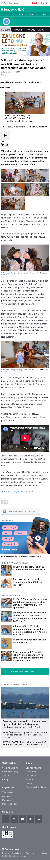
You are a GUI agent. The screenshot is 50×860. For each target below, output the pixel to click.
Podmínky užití (32, 853)
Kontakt (29, 783)
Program (22, 14)
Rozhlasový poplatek (36, 787)
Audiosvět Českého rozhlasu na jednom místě (21, 556)
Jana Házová (11, 121)
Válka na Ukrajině (10, 768)
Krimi (6, 533)
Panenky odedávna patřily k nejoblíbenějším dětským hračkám (27, 582)
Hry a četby (9, 527)
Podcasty (6, 800)
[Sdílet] (7, 145)
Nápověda (31, 772)
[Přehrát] (5, 135)
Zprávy (4, 75)
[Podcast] (2, 145)
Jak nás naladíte (33, 768)
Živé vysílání (9, 544)
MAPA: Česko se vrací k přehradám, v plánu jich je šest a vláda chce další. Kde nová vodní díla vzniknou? (25, 734)
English (44, 853)
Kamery (45, 14)
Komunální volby (10, 772)
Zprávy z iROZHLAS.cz (14, 684)
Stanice (5, 775)
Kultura (5, 29)
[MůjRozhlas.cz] (5, 88)
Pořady (31, 29)
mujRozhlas (7, 520)
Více (42, 29)
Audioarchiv (33, 14)
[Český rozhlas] (9, 3)
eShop (5, 779)
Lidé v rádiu (31, 775)
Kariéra (29, 779)
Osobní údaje (17, 853)
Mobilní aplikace (10, 804)
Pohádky (20, 533)
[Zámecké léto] (25, 44)
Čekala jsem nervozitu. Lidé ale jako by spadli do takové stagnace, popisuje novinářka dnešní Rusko (24, 724)
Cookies (5, 853)
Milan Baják (13, 491)
